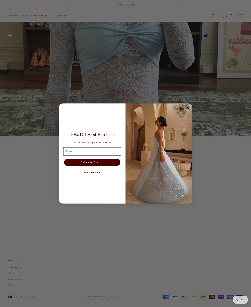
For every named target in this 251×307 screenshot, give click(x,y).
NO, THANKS (92, 172)
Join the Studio (92, 162)
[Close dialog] (187, 107)
